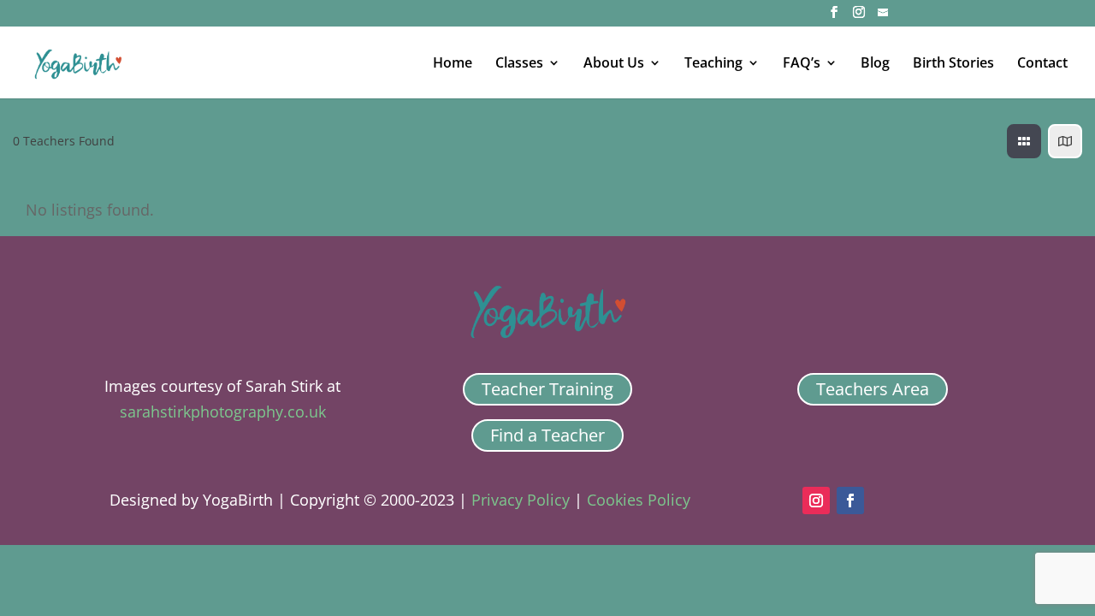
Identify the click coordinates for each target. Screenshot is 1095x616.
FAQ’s (801, 64)
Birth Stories (953, 64)
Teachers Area (872, 388)
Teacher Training (547, 388)
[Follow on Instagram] (816, 500)
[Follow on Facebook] (850, 500)
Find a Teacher (547, 435)
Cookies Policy (638, 499)
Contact (1042, 64)
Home (452, 64)
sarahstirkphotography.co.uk (223, 411)
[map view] (1065, 141)
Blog (875, 64)
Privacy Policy (520, 499)
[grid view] (1024, 141)
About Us (613, 64)
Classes (519, 64)
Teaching (713, 64)
